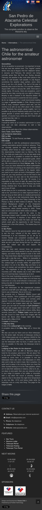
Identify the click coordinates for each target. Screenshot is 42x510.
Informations (12, 43)
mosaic (5, 321)
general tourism (16, 102)
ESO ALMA (6, 140)
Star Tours (10, 439)
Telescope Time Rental (14, 448)
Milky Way (23, 328)
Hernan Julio (29, 163)
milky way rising (8, 323)
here (28, 138)
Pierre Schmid (9, 310)
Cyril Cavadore (33, 305)
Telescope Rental (12, 443)
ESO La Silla (6, 136)
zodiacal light (15, 326)
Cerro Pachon (16, 131)
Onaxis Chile (21, 501)
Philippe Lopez (23, 312)
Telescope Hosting (12, 446)
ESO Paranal (6, 138)
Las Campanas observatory (11, 134)
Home (4, 43)
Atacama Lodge (11, 441)
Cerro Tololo (6, 131)
